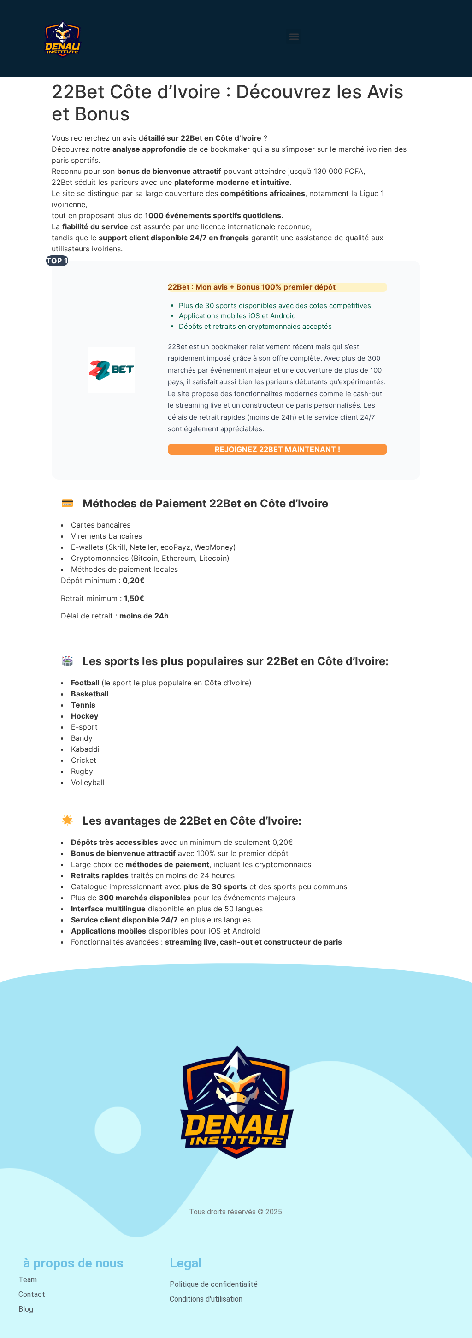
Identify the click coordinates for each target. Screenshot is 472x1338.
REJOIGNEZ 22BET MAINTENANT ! (277, 449)
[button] (293, 36)
